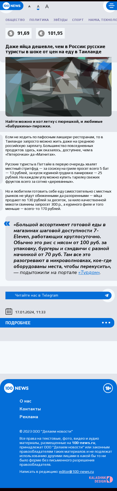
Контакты (30, 409)
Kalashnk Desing (101, 479)
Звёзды (60, 20)
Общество (15, 20)
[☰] (111, 5)
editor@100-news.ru (76, 471)
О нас (25, 401)
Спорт (78, 20)
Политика (39, 20)
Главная (16, 388)
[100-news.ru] (11, 5)
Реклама (29, 417)
